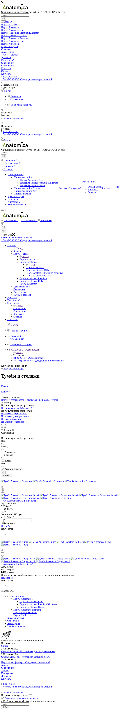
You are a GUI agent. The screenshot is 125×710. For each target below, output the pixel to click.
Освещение (39, 400)
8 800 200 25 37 (10, 76)
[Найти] (3, 19)
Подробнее (7, 526)
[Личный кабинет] (2, 223)
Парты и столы (27, 259)
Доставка (6, 676)
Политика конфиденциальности (21, 698)
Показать (6, 475)
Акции (4, 665)
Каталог (17, 251)
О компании (19, 308)
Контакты (6, 678)
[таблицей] (7, 424)
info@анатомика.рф (14, 118)
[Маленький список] (2, 427)
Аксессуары (51, 400)
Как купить (7, 673)
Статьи (5, 646)
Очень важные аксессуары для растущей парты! (26, 657)
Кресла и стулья (25, 400)
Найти (5, 707)
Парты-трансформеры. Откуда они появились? (25, 662)
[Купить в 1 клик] (2, 489)
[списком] (5, 424)
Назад (19, 248)
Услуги (5, 670)
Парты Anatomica (35, 267)
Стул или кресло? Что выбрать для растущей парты (28, 651)
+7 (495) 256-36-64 (26, 79)
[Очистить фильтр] (3, 472)
